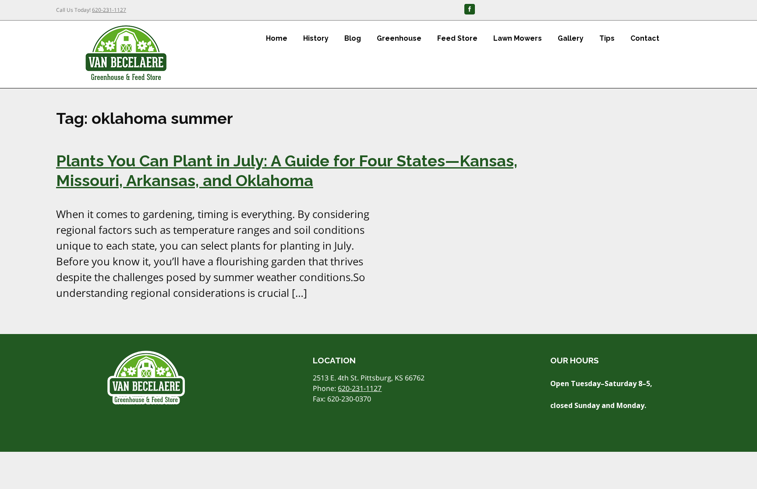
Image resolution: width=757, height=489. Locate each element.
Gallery (571, 38)
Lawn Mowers (517, 38)
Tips (607, 38)
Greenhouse (399, 38)
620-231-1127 (109, 10)
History (316, 38)
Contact (644, 38)
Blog (352, 38)
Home (276, 38)
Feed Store (457, 38)
